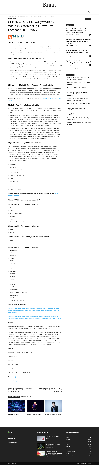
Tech (34, 12)
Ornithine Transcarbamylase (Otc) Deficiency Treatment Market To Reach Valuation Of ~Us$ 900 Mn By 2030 (50, 389)
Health (45, 12)
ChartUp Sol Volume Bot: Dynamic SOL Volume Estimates (78, 83)
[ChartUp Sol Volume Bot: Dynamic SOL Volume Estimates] (16, 406)
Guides (63, 12)
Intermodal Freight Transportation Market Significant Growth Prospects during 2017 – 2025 (78, 41)
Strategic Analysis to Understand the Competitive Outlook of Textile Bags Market (77, 52)
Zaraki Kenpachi (13, 33)
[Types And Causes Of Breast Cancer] (41, 438)
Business (28, 12)
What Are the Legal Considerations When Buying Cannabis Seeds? (78, 118)
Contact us (70, 12)
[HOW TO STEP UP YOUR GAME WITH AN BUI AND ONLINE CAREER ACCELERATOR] (53, 406)
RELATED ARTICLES (14, 396)
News (14, 18)
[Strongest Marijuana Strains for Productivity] (41, 446)
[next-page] (12, 419)
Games (22, 12)
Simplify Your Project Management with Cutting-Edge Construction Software (54, 453)
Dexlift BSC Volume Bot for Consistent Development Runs (76, 88)
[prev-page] (9, 419)
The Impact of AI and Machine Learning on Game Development (79, 123)
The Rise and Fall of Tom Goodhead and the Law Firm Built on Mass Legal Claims (78, 78)
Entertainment (54, 12)
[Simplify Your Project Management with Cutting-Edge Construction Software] (41, 453)
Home (11, 12)
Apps (16, 12)
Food (39, 12)
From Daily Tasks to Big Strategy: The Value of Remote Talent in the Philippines (78, 99)
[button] (89, 12)
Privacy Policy (84, 463)
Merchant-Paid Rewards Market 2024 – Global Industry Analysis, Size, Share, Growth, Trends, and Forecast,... (77, 30)
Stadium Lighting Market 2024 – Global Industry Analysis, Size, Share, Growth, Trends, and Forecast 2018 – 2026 (20, 389)
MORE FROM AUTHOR (26, 396)
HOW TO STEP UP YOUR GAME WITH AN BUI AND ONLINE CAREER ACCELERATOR (53, 414)
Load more (77, 68)
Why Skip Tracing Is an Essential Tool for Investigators (77, 109)
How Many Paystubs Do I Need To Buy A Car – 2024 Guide (78, 113)
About (89, 463)
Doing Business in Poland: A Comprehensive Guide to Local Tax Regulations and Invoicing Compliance (78, 94)
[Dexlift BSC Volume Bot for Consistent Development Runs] (35, 406)
